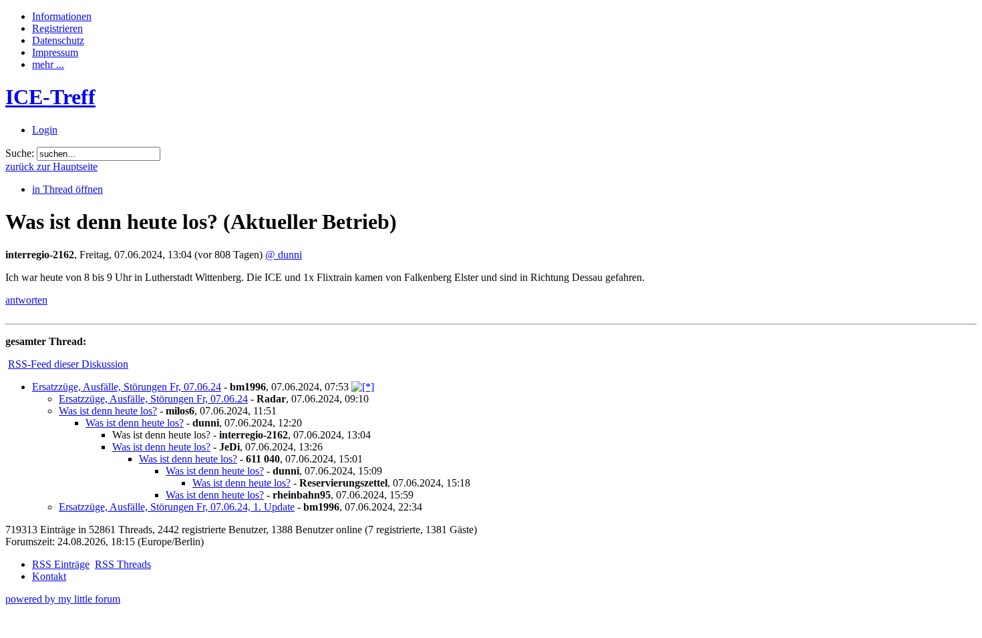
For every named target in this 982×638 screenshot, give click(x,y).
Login (44, 129)
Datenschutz (58, 40)
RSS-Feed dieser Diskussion (68, 364)
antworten (26, 300)
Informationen (62, 16)
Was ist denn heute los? (108, 410)
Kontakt (49, 576)
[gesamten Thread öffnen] (362, 386)
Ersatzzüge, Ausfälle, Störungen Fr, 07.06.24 (126, 386)
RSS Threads (123, 564)
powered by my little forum (62, 599)
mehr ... (48, 64)
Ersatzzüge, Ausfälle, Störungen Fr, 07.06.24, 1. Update (177, 507)
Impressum (55, 52)
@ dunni (283, 254)
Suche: (19, 153)
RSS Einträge (61, 564)
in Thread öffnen (67, 189)
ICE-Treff (50, 97)
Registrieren (57, 28)
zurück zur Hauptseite (51, 166)
